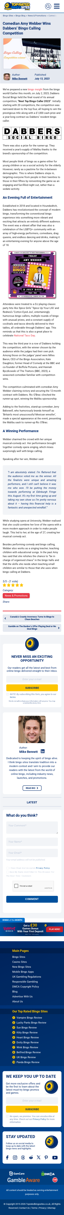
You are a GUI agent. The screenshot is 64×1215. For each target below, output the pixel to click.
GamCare (16, 1173)
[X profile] (39, 1157)
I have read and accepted (30, 868)
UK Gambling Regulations (26, 976)
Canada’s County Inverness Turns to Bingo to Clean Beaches (32, 618)
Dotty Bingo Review (28, 1042)
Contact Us (24, 1208)
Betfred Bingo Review (29, 1052)
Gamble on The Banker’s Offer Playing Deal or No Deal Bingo (32, 627)
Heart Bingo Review (28, 1037)
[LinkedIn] (42, 751)
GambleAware (24, 1180)
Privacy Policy (43, 868)
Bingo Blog (20, 16)
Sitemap (51, 1208)
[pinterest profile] (46, 1157)
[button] (48, 6)
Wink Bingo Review (27, 1047)
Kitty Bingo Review (27, 1032)
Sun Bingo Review (27, 1027)
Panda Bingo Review (28, 1062)
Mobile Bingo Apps (23, 971)
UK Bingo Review (26, 1057)
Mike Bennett (19, 78)
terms (13, 697)
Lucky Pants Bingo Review (31, 1022)
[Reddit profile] (31, 1157)
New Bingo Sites (21, 966)
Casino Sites (19, 961)
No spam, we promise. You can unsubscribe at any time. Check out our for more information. (32, 1119)
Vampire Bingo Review (29, 1017)
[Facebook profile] (7, 1157)
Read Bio (30, 788)
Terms (34, 1208)
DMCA (48, 1173)
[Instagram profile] (15, 1157)
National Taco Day (24, 335)
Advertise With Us (22, 996)
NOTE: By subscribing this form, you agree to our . (33, 695)
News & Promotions (37, 16)
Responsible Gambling (25, 981)
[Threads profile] (23, 1157)
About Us (17, 1001)
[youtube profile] (55, 1157)
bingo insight (35, 89)
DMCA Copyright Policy (25, 986)
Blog (14, 991)
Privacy (42, 1208)
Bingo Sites (8, 16)
